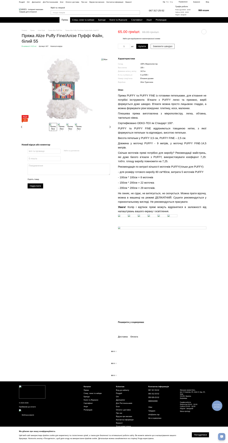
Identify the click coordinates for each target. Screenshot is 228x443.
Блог (61, 2)
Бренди (102, 20)
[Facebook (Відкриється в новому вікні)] (153, 2)
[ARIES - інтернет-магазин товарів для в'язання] (32, 392)
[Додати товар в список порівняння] (196, 31)
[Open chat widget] (221, 436)
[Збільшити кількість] (128, 46)
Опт (28, 2)
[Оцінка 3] (52, 179)
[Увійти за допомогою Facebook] (82, 150)
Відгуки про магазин (96, 2)
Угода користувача (123, 426)
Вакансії (128, 2)
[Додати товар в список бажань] (203, 31)
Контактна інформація (114, 2)
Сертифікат (136, 20)
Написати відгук (56, 46)
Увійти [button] (125, 39)
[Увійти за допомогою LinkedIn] (90, 150)
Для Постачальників (50, 2)
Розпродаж (161, 20)
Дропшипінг (36, 2)
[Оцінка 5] (60, 179)
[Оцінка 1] (43, 179)
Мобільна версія (27, 415)
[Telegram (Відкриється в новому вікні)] (159, 2)
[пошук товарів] (138, 12)
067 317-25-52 (156, 10)
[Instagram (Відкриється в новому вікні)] (146, 2)
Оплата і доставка (72, 2)
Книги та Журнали (118, 20)
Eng (171, 2)
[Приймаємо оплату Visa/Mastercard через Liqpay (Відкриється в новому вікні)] (38, 410)
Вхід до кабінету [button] (122, 390)
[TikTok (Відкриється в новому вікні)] (149, 2)
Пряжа (64, 20)
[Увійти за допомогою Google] (86, 150)
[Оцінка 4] (56, 179)
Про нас (84, 2)
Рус (167, 2)
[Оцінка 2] (48, 179)
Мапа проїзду (185, 411)
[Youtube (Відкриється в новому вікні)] (156, 2)
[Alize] (104, 59)
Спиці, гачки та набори (83, 20)
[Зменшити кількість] (120, 46)
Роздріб (22, 2)
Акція (149, 20)
